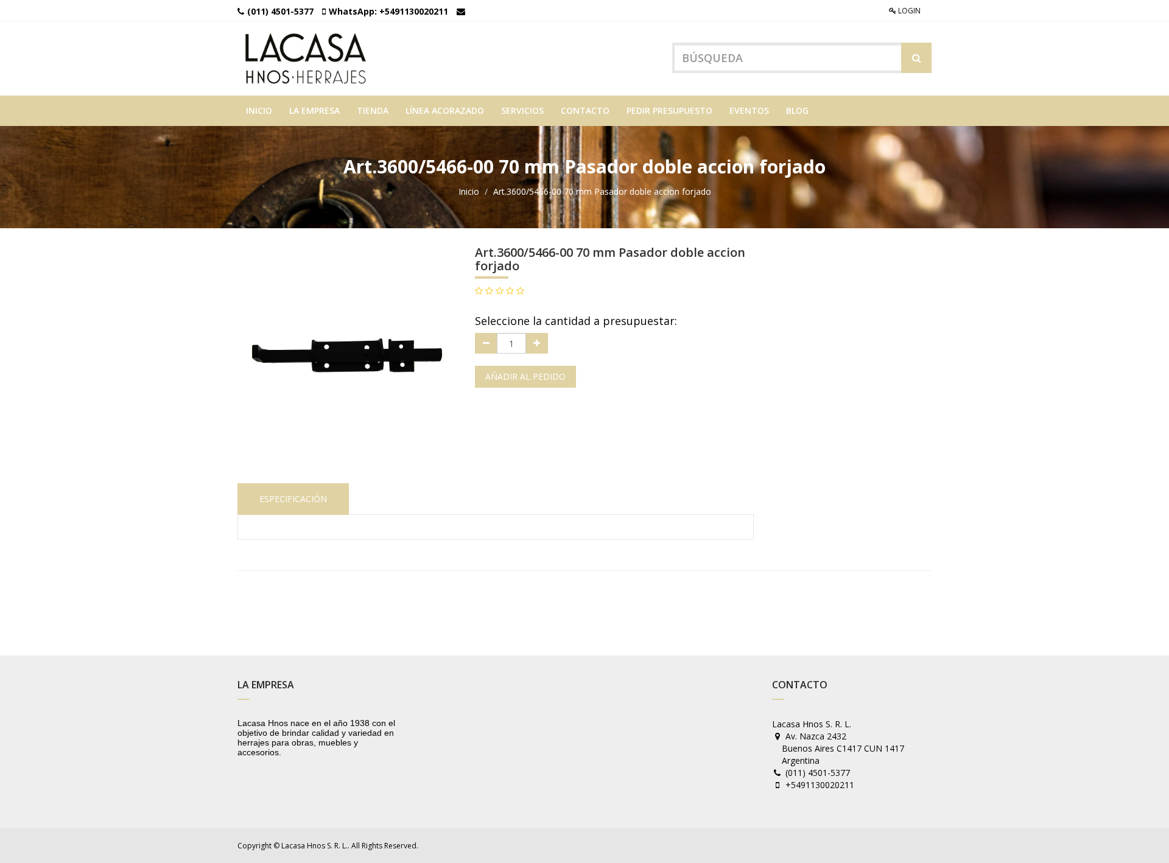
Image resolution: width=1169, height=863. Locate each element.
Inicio (468, 191)
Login (908, 10)
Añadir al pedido (525, 376)
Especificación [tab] (293, 499)
